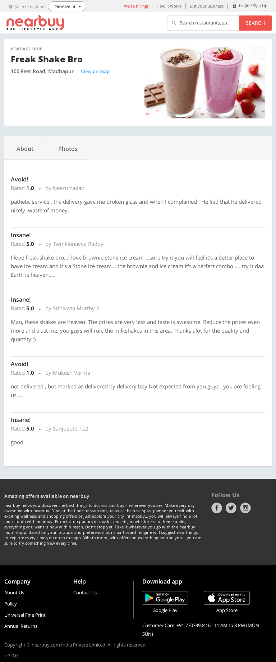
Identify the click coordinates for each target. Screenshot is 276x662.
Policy (10, 603)
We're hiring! (136, 6)
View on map (95, 71)
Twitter (231, 508)
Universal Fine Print (25, 615)
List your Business (207, 6)
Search (255, 22)
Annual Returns (20, 626)
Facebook (216, 508)
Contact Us (85, 592)
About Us (14, 592)
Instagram (245, 508)
